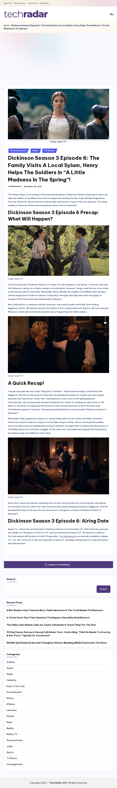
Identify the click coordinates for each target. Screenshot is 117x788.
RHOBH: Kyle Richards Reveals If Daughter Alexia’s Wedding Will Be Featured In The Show (57, 642)
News (35, 150)
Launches (12, 710)
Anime (10, 668)
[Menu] (111, 14)
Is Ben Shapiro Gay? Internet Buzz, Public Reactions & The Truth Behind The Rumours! (55, 610)
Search (11, 579)
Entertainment (18, 150)
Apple (10, 674)
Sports (10, 752)
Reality (10, 728)
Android (11, 662)
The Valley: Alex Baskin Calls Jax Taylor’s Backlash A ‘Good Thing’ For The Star (51, 625)
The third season (67, 536)
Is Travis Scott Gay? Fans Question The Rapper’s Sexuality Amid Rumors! (48, 617)
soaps (10, 746)
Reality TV (12, 734)
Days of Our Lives (16, 686)
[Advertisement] (58, 55)
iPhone (10, 698)
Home (6, 25)
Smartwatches (15, 740)
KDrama (11, 704)
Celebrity (11, 680)
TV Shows (49, 150)
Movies (10, 716)
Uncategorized (14, 764)
